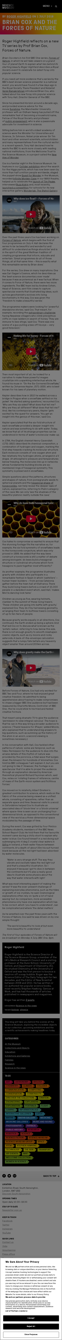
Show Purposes (31, 1335)
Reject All (31, 1326)
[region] (31, 1299)
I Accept (30, 1318)
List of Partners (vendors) (16, 1311)
